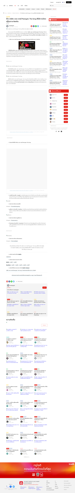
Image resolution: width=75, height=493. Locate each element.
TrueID (7, 2)
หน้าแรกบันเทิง (21, 9)
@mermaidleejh (14, 241)
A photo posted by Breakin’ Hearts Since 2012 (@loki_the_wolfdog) (21, 131)
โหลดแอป (51, 2)
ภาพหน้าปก (8, 257)
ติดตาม (44, 287)
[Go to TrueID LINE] (61, 132)
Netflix (19, 254)
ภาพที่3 (12, 265)
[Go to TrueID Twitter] (59, 132)
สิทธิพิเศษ (11, 5)
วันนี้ (4, 5)
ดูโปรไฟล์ (8, 287)
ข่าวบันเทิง (28, 9)
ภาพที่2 (15, 262)
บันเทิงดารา (9, 13)
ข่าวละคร (33, 9)
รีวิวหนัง (42, 9)
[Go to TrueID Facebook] (56, 132)
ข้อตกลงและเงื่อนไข (53, 128)
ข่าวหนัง (38, 9)
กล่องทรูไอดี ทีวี (58, 2)
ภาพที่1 (11, 262)
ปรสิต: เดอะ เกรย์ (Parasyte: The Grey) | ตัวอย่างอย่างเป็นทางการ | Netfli (21, 270)
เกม (18, 5)
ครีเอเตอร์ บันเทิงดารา (15, 13)
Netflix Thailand (26, 268)
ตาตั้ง (22, 5)
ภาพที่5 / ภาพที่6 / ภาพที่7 (24, 265)
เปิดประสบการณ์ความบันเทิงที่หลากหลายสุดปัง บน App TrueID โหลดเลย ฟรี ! (27, 275)
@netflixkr (8, 265)
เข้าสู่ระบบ (68, 2)
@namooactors (14, 220)
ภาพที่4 (16, 265)
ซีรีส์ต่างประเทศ (48, 9)
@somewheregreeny (15, 206)
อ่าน (15, 5)
